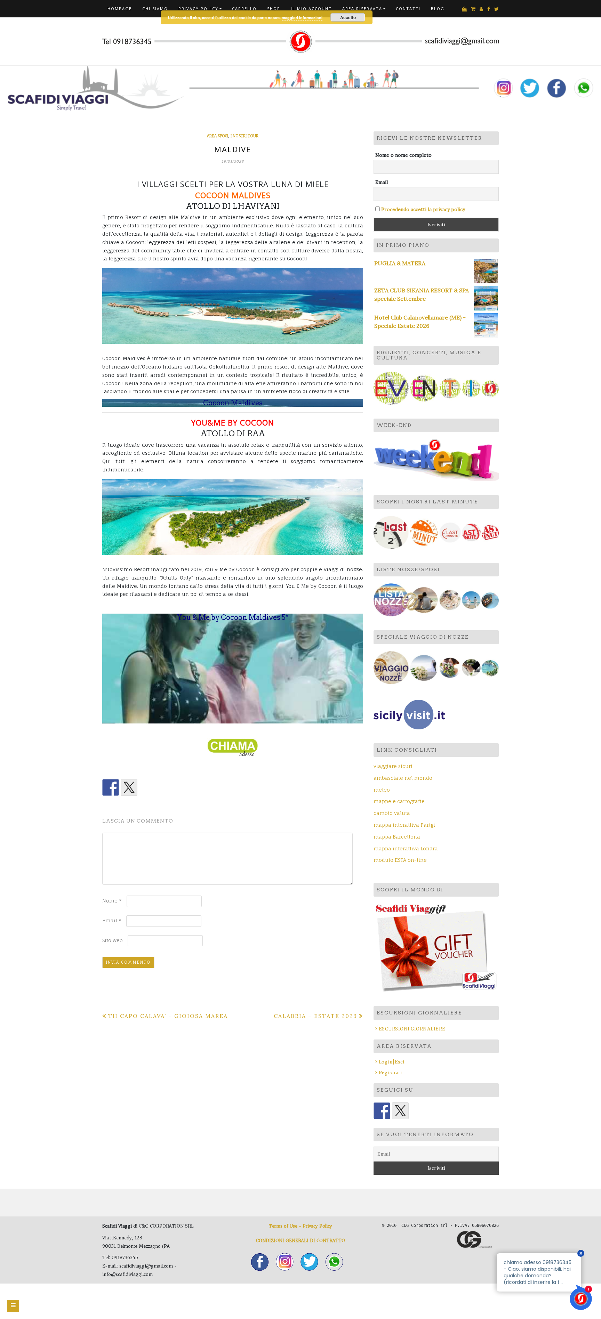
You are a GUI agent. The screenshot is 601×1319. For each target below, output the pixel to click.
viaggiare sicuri (393, 766)
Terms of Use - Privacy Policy (300, 1226)
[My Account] (481, 9)
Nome (112, 901)
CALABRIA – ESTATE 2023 (315, 1015)
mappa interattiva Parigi (404, 825)
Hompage (119, 8)
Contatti (408, 8)
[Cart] (473, 9)
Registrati (390, 1073)
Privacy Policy (198, 8)
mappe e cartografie (399, 801)
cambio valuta (392, 813)
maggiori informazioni (302, 17)
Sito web (112, 940)
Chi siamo (155, 8)
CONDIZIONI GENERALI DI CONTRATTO (300, 1240)
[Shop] (464, 9)
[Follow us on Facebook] (382, 1110)
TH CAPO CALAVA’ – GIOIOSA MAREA (168, 1015)
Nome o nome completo (403, 155)
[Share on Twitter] (129, 787)
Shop (273, 8)
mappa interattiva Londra (406, 848)
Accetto (348, 17)
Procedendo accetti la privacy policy (423, 209)
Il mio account (311, 8)
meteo (382, 790)
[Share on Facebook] (110, 787)
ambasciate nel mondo (403, 778)
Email (111, 920)
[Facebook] (488, 9)
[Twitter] (496, 9)
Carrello (244, 8)
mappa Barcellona (397, 837)
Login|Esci (392, 1062)
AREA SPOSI (217, 135)
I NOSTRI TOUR (244, 135)
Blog (437, 8)
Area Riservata (362, 8)
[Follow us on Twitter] (400, 1110)
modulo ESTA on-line (400, 860)
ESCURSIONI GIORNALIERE (412, 1029)
